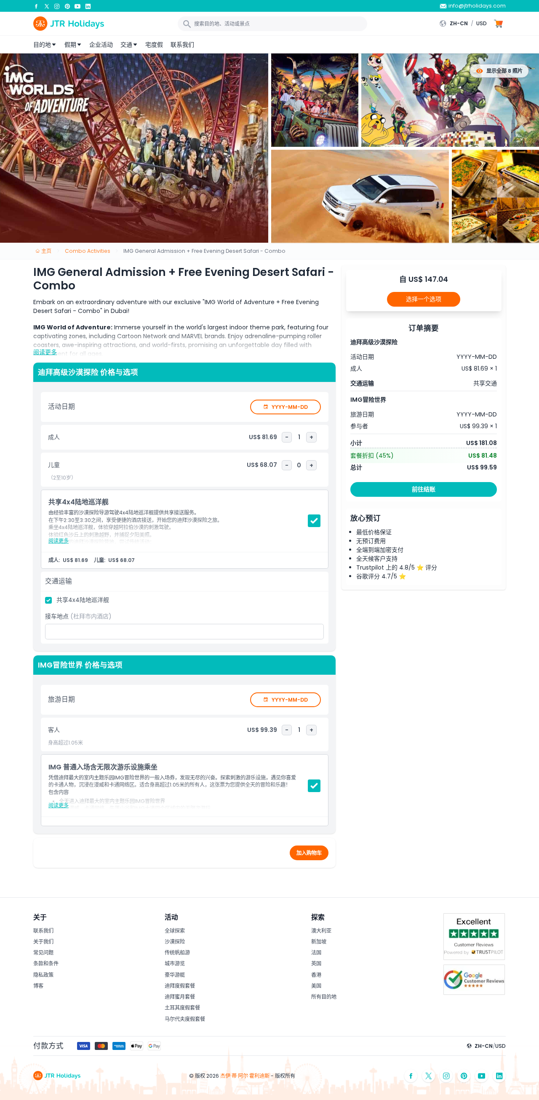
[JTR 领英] (88, 6)
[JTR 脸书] (36, 6)
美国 (316, 985)
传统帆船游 (177, 952)
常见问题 (43, 952)
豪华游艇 (175, 974)
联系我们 (182, 44)
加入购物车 (309, 852)
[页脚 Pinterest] (464, 1076)
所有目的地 (323, 996)
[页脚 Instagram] (446, 1076)
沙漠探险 (175, 941)
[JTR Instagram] (57, 6)
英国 (316, 963)
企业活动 (101, 44)
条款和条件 (46, 963)
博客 (38, 985)
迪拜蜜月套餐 (180, 996)
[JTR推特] (47, 6)
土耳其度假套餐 (182, 1007)
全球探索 (175, 930)
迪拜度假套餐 (180, 985)
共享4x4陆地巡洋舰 (82, 600)
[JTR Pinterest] (67, 6)
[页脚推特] (428, 1076)
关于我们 (43, 941)
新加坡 (318, 941)
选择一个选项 (423, 299)
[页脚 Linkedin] (499, 1076)
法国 (316, 952)
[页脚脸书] (411, 1076)
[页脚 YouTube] (482, 1076)
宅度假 (154, 44)
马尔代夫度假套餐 (185, 1019)
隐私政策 (43, 974)
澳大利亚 (321, 930)
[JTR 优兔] (77, 6)
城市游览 (175, 963)
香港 (316, 974)
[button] (465, 23)
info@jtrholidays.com (477, 5)
